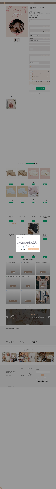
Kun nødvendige (22, 249)
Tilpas (28, 245)
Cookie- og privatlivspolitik (21, 245)
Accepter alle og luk (33, 249)
